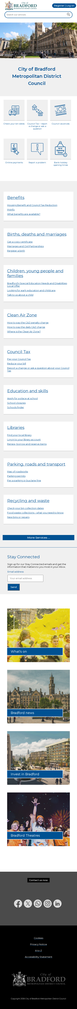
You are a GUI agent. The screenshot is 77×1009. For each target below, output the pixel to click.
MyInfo (11, 209)
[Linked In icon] (58, 917)
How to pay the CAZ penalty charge (28, 322)
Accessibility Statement (38, 957)
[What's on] (38, 661)
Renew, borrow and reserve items (27, 444)
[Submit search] (68, 14)
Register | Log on (64, 5)
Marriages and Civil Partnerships (25, 246)
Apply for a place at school (22, 398)
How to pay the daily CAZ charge (26, 327)
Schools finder (15, 407)
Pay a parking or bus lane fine (24, 480)
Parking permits (16, 476)
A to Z (38, 950)
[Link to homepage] (38, 979)
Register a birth (16, 250)
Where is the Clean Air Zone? (24, 331)
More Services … (38, 537)
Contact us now (38, 880)
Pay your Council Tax (19, 359)
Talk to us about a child (20, 295)
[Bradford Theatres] (38, 845)
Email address (16, 571)
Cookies (38, 938)
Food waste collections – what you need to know (35, 512)
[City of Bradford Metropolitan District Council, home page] (20, 9)
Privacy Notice (38, 944)
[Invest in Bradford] (38, 784)
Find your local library (19, 435)
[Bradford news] (38, 722)
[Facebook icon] (19, 917)
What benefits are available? (23, 214)
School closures (16, 403)
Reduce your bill (16, 363)
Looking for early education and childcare (31, 290)
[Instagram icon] (48, 917)
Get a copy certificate (20, 241)
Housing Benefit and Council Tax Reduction (32, 205)
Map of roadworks (17, 471)
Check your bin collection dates (25, 508)
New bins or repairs (18, 517)
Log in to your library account (24, 439)
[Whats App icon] (39, 917)
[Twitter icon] (29, 917)
